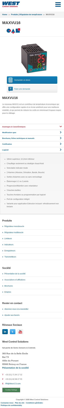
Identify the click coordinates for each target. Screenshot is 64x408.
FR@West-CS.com (13, 384)
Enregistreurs (9, 251)
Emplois (7, 292)
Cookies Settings (11, 390)
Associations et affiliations (14, 280)
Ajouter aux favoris (11, 315)
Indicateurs (8, 245)
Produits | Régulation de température (26, 15)
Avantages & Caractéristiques (13, 127)
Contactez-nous (7, 403)
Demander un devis (22, 80)
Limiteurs (8, 238)
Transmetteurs (10, 257)
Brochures (8, 286)
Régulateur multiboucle (13, 232)
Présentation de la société (14, 274)
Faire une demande (22, 89)
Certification (7, 144)
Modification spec (9, 132)
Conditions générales (34, 403)
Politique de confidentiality (11, 405)
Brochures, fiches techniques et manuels (18, 138)
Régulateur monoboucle (14, 226)
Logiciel (5, 150)
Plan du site (19, 403)
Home (4, 15)
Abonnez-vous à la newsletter (16, 309)
